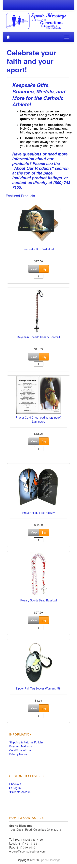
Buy (44, 269)
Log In (16, 788)
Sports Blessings (49, 860)
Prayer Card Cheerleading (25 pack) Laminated (38, 419)
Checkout (15, 784)
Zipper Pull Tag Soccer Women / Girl (38, 688)
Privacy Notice (18, 754)
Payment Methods (20, 746)
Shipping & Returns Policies (26, 742)
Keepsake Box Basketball (38, 249)
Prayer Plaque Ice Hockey (38, 513)
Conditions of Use (20, 750)
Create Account (21, 792)
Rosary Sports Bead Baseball (38, 600)
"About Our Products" (33, 168)
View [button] (34, 269)
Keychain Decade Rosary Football (38, 337)
